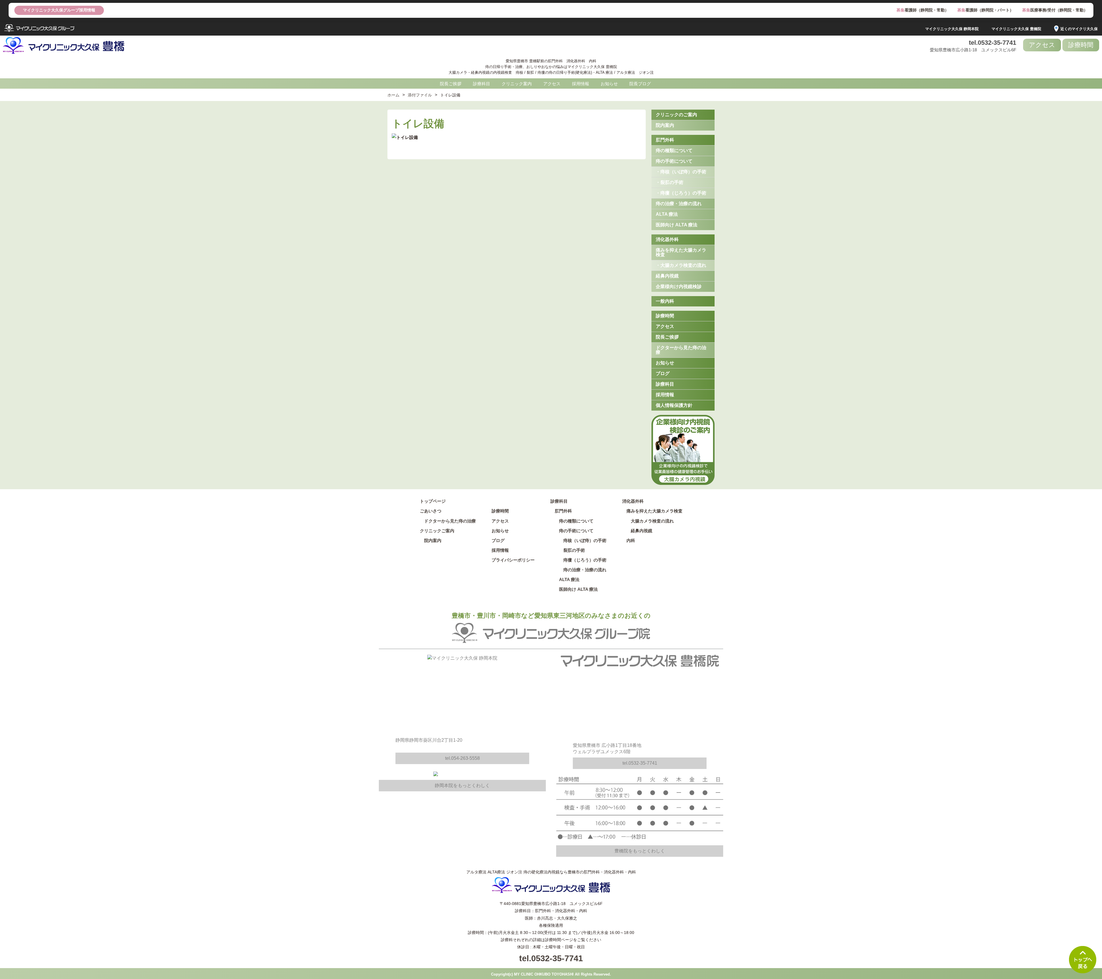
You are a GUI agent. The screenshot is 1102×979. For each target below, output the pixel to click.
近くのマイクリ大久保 (1079, 29)
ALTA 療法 (667, 214)
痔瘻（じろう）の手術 (582, 560)
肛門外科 (665, 139)
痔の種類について (674, 150)
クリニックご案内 (437, 530)
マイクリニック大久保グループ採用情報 (59, 10)
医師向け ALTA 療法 (676, 224)
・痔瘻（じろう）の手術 (681, 193)
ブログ (663, 373)
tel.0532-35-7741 (992, 42)
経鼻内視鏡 (667, 275)
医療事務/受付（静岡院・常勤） (1055, 10)
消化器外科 (667, 239)
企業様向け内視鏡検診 (679, 286)
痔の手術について (674, 161)
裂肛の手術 (572, 550)
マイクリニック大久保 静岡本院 (952, 29)
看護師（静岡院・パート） (985, 10)
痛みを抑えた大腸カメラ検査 (681, 252)
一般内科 (665, 301)
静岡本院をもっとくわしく (462, 785)
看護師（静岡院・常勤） (923, 10)
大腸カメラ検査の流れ (652, 520)
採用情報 (580, 83)
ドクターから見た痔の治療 (681, 350)
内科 (630, 540)
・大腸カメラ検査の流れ (681, 265)
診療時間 (1080, 44)
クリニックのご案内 (676, 114)
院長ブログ (640, 83)
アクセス (1042, 44)
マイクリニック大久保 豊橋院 (1016, 29)
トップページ (433, 501)
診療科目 (481, 83)
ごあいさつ (430, 510)
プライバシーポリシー (513, 560)
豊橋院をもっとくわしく (639, 850)
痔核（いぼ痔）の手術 (582, 540)
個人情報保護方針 (674, 405)
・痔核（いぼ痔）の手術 (681, 171)
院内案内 (665, 125)
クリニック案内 (517, 83)
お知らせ (609, 83)
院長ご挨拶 (450, 83)
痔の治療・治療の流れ (679, 203)
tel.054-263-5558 (462, 758)
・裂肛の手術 (669, 182)
